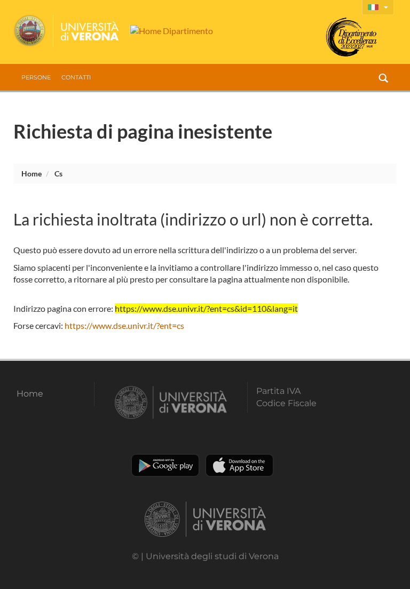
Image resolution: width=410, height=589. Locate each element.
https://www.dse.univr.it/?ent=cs (124, 325)
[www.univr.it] (66, 31)
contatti (76, 77)
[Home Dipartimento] (171, 30)
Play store (165, 465)
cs (58, 173)
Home (31, 173)
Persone (36, 77)
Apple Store (239, 465)
